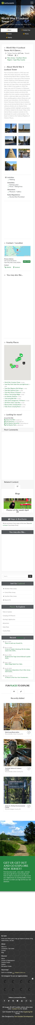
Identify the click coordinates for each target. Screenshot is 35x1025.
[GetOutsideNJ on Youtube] (22, 1000)
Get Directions (15, 421)
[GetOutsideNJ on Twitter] (8, 1000)
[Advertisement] (17, 220)
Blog (2, 952)
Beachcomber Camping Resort (15, 404)
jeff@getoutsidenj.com (20, 972)
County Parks (6, 631)
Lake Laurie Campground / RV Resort (16, 400)
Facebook (17, 267)
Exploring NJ (28, 1012)
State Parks (6, 627)
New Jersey (11, 58)
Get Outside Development (23, 1016)
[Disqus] (17, 455)
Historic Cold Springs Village (14, 394)
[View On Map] (17, 251)
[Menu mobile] (32, 2)
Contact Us (16, 1009)
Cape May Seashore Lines (13, 390)
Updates (20, 638)
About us (3, 946)
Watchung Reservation (12, 732)
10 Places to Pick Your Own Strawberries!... (17, 677)
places (13, 686)
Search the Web (14, 419)
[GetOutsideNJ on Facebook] (4, 1000)
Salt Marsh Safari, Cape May (14, 402)
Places (12, 607)
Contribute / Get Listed (7, 948)
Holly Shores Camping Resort (14, 406)
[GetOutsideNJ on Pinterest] (13, 1000)
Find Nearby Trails (14, 425)
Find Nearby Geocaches (17, 423)
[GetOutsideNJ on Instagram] (26, 1000)
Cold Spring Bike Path (12, 398)
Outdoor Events (5, 962)
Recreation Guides (6, 966)
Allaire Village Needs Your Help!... (14, 664)
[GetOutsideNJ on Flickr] (17, 1000)
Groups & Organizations (8, 960)
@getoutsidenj (22, 976)
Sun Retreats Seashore (12, 396)
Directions (26, 261)
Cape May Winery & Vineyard (14, 392)
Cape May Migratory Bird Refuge (15, 388)
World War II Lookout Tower (14, 382)
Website (8, 267)
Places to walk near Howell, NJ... (14, 643)
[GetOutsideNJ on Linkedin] (30, 1000)
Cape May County (19, 60)
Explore (20, 583)
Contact (3, 950)
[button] (12, 367)
